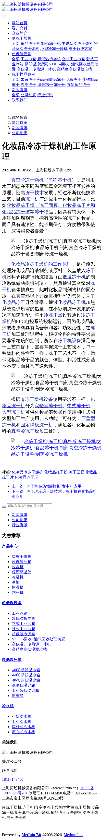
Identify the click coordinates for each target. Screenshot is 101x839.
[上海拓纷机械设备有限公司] (50, 7)
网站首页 (19, 23)
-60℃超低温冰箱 (26, 675)
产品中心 (10, 546)
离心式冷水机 (23, 732)
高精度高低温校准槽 (29, 649)
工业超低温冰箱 (25, 690)
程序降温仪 (21, 572)
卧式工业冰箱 (23, 629)
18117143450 (12, 779)
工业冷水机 (21, 721)
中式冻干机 (78, 405)
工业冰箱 (19, 613)
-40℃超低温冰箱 (26, 670)
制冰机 (18, 592)
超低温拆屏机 (23, 618)
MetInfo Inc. (73, 835)
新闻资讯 (19, 128)
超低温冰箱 (21, 562)
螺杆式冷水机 (23, 727)
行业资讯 (19, 525)
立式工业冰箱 (23, 624)
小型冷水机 (21, 716)
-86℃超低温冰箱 (26, 680)
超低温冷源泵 (23, 634)
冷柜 (16, 582)
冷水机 (18, 567)
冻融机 (18, 577)
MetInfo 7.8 (31, 835)
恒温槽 (18, 587)
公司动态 (19, 133)
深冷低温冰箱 (23, 685)
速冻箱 (18, 696)
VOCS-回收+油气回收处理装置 (38, 639)
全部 (16, 43)
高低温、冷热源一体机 (31, 644)
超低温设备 (12, 603)
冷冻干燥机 (21, 556)
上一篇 (46, 486)
